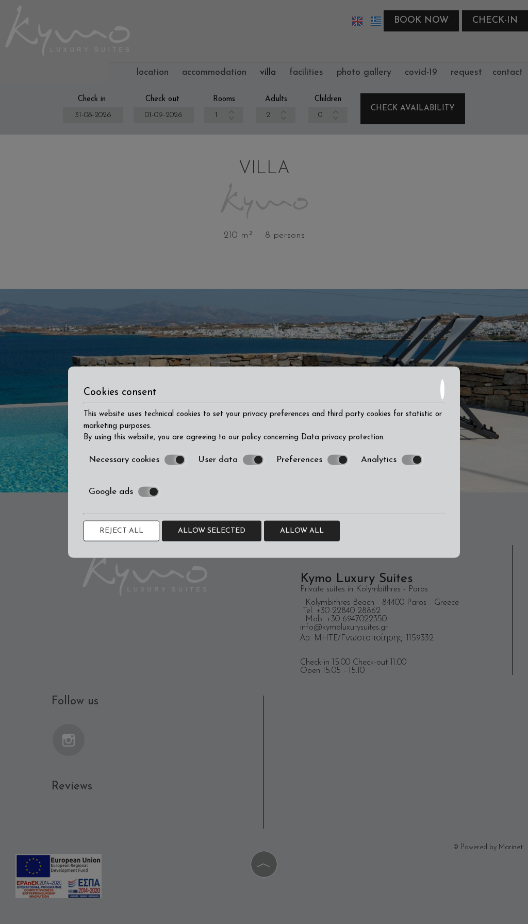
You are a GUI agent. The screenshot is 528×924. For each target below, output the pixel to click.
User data (218, 459)
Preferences (299, 459)
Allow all (302, 530)
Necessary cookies (124, 459)
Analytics (379, 459)
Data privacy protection (342, 437)
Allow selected (211, 530)
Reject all (121, 530)
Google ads (111, 491)
